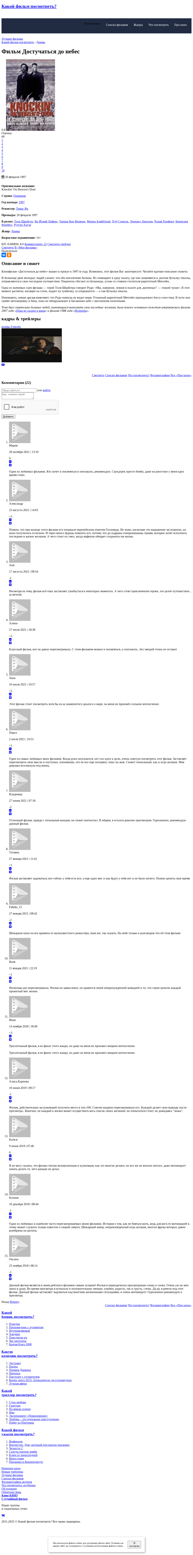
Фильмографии (160, 375)
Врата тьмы (16, 1458)
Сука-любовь (17, 1402)
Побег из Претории (21, 1422)
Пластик (14, 1324)
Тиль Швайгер (23, 221)
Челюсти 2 (16, 1448)
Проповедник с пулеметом (26, 1327)
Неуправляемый (19, 1330)
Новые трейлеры (12, 1471)
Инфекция (15, 1441)
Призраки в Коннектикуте (26, 1461)
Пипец (13, 1366)
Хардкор (14, 1334)
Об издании (9, 1488)
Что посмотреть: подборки (19, 1485)
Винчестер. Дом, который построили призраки (39, 1444)
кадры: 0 (7, 326)
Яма (11, 1412)
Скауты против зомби (23, 1451)
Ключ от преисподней (23, 1455)
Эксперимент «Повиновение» (28, 1415)
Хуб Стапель (120, 221)
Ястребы (81, 310)
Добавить (8, 416)
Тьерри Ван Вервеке (72, 221)
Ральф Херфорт (164, 221)
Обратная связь (11, 1492)
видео (17, 326)
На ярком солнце (20, 1409)
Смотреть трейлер (59, 244)
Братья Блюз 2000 (20, 1344)
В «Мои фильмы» (26, 247)
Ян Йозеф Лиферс (46, 221)
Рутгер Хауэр (22, 224)
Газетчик (15, 1405)
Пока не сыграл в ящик (30, 310)
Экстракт (15, 1363)
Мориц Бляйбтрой (98, 221)
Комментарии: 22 (36, 244)
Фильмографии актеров (17, 1481)
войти (47, 390)
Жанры (138, 24)
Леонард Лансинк (141, 221)
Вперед (14, 1301)
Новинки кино (11, 1468)
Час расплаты (17, 1341)
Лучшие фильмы (12, 38)
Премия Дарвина (20, 1370)
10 (3, 170)
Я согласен (134, 1544)
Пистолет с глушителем (24, 1376)
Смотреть (8, 247)
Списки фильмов (117, 24)
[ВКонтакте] (4, 255)
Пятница (14, 1373)
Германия (19, 195)
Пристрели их (18, 1337)
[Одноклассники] (9, 255)
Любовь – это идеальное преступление (34, 1419)
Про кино (180, 24)
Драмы (15, 231)
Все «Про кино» (181, 375)
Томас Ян (22, 208)
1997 (22, 202)
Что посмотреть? (138, 375)
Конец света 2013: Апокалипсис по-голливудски (40, 1380)
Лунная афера (18, 1383)
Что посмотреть (159, 24)
